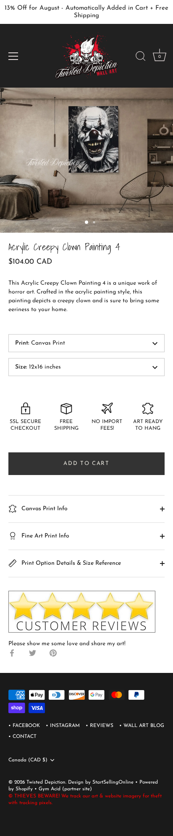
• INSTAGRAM (63, 725)
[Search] (140, 57)
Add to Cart (86, 463)
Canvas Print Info (44, 509)
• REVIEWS (99, 725)
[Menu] (13, 56)
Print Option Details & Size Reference (70, 563)
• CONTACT (22, 736)
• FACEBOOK (24, 725)
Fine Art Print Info (44, 536)
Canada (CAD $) (27, 760)
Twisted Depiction (46, 782)
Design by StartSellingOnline (101, 782)
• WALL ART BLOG (141, 725)
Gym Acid (49, 789)
